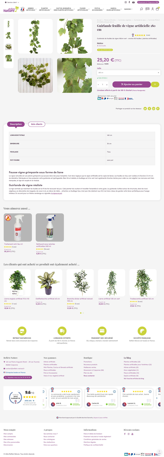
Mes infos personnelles (12, 442)
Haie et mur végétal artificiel (54, 376)
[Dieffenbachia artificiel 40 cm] (48, 282)
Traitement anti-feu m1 (13, 244)
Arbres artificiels (30, 9)
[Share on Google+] (153, 108)
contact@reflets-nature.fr (15, 368)
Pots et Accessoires (50, 373)
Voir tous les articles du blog (134, 378)
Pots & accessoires (97, 9)
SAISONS (127, 9)
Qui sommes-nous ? (51, 434)
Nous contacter (89, 375)
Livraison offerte (62, 338)
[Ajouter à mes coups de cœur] (155, 84)
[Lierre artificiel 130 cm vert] (111, 282)
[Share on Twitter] (145, 108)
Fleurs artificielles (82, 9)
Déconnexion (8, 445)
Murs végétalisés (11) (131, 370)
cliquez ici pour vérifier (100, 417)
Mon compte (8, 434)
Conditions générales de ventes (95, 439)
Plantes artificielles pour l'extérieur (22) (138, 364)
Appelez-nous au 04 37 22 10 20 (19, 377)
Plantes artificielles (44, 9)
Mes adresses (8, 439)
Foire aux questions (50, 445)
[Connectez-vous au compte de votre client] (152, 9)
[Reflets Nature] (11, 9)
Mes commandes (10, 436)
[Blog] (147, 8)
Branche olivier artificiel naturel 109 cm (80, 300)
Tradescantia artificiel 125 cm (142, 299)
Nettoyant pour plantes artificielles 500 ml (45, 245)
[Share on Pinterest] (158, 108)
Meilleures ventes (90, 367)
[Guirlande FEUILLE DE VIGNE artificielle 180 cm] (35, 52)
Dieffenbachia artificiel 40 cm (48, 299)
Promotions (88, 362)
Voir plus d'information (105, 50)
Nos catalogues (49, 439)
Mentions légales (90, 442)
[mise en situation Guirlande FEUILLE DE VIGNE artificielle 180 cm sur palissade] (35, 92)
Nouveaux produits (90, 364)
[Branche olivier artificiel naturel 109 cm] (80, 282)
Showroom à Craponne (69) (94, 370)
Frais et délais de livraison (93, 434)
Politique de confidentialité (93, 445)
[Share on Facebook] (149, 108)
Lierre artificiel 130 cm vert (109, 299)
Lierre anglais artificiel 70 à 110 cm (16, 300)
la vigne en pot (56, 193)
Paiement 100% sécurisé (102, 338)
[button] (80, 313)
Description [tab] (16, 123)
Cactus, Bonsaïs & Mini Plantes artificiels (63, 9)
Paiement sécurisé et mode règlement (97, 436)
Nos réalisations (49, 442)
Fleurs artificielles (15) (131, 373)
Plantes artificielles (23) (132, 362)
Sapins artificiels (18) (131, 376)
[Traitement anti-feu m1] (18, 227)
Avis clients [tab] (36, 123)
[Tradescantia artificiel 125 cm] (143, 282)
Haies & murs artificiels (113, 9)
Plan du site (88, 373)
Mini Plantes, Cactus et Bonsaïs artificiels (58, 367)
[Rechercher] (141, 9)
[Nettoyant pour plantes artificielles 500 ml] (50, 227)
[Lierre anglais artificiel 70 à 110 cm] (17, 282)
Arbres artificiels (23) (131, 367)
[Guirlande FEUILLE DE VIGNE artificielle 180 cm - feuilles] (74, 52)
